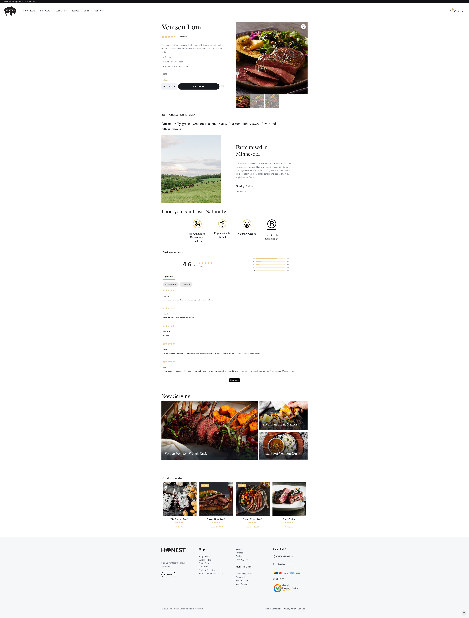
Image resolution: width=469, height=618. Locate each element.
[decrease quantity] (164, 86)
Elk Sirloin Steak (180, 519)
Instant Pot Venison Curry (281, 453)
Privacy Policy (289, 608)
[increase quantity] (174, 86)
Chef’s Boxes (204, 563)
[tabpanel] (234, 333)
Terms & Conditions (272, 608)
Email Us (281, 564)
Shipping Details (243, 580)
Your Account (242, 584)
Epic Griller (289, 519)
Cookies (301, 608)
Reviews (239, 556)
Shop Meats (204, 556)
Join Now (168, 574)
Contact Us (241, 577)
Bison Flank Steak (253, 519)
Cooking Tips (242, 559)
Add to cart (198, 86)
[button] (271, 258)
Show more (234, 380)
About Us (240, 549)
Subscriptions (205, 559)
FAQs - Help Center (244, 573)
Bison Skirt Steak (216, 519)
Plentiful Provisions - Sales (211, 573)
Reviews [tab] (169, 276)
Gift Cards (203, 566)
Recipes (239, 552)
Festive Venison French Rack (186, 453)
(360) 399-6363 (284, 556)
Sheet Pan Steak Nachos (280, 424)
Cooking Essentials (207, 570)
